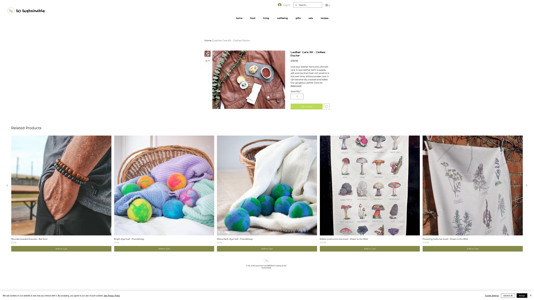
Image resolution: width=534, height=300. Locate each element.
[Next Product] (526, 185)
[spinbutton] (297, 96)
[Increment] (301, 96)
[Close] (530, 295)
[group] (267, 193)
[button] (328, 5)
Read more (296, 86)
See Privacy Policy (112, 295)
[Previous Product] (7, 185)
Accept (522, 295)
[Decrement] (293, 96)
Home (207, 40)
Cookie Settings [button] (492, 295)
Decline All (508, 295)
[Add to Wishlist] (327, 106)
